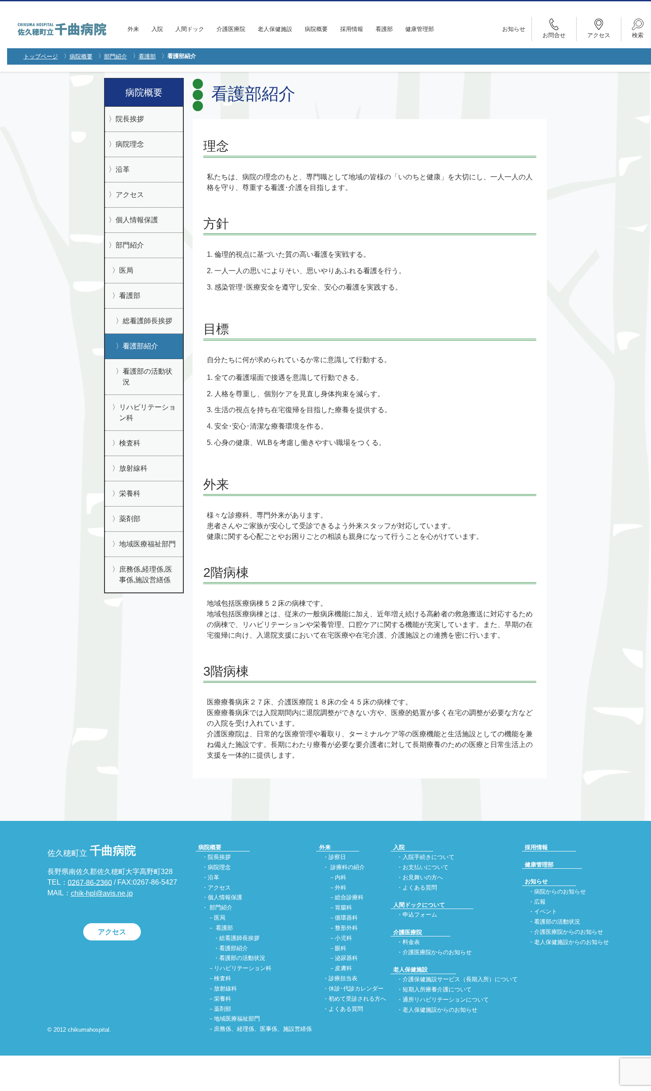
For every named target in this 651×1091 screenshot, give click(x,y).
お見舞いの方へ (423, 877)
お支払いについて (426, 867)
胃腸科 (343, 908)
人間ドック (189, 29)
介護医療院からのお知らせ (437, 952)
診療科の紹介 (347, 867)
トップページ (40, 56)
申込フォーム (420, 915)
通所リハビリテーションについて (446, 999)
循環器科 (346, 918)
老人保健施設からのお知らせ (440, 1009)
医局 (126, 270)
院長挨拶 (130, 119)
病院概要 (316, 29)
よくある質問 (346, 1009)
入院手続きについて (428, 857)
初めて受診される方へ (357, 998)
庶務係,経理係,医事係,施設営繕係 (145, 574)
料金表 (411, 942)
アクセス (130, 194)
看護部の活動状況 (147, 377)
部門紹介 (115, 56)
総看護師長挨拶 (147, 321)
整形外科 (346, 928)
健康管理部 (419, 29)
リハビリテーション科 (147, 412)
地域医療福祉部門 (147, 544)
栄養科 (129, 493)
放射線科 (133, 468)
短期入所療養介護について (437, 990)
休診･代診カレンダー (356, 988)
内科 (340, 877)
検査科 (129, 443)
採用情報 (351, 29)
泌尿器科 (346, 958)
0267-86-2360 (90, 882)
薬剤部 (129, 518)
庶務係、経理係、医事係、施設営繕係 (263, 1029)
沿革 (123, 169)
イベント (545, 912)
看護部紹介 (140, 346)
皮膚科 (343, 968)
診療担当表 (343, 978)
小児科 (343, 938)
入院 (157, 29)
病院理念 (130, 144)
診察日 (337, 857)
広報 (540, 901)
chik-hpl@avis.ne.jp (102, 893)
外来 (133, 29)
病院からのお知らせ (560, 891)
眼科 (340, 948)
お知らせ (513, 29)
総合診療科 (349, 897)
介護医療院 (231, 29)
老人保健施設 (275, 29)
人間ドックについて (419, 904)
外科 (340, 887)
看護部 (384, 29)
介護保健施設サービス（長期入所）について (460, 979)
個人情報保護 (137, 220)
